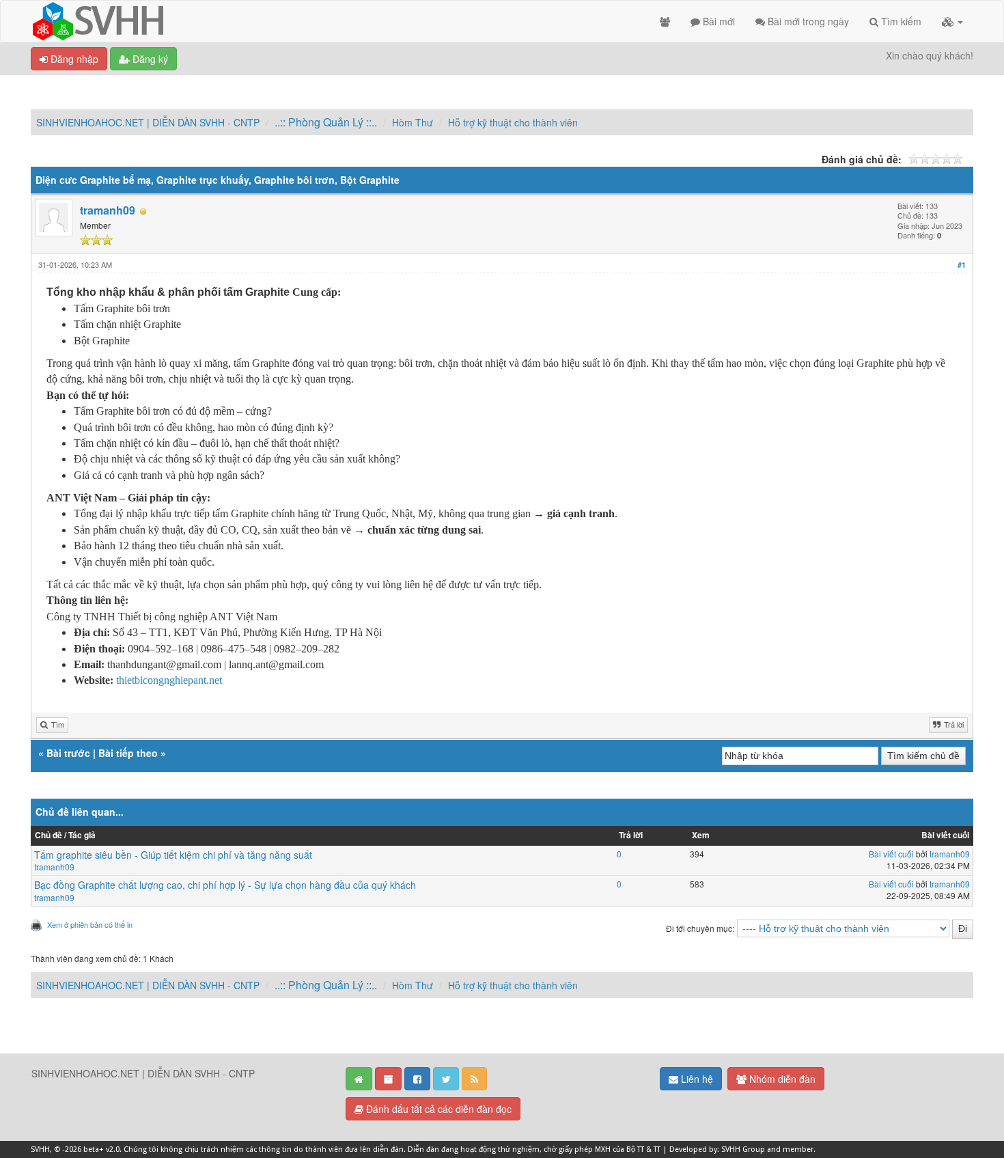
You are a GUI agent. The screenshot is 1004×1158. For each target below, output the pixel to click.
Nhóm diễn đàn (781, 1079)
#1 (962, 265)
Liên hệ (695, 1079)
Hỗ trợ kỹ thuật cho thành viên (513, 122)
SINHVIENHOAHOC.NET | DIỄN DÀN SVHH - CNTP (148, 122)
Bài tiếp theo (128, 753)
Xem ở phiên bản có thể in (90, 924)
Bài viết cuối (891, 853)
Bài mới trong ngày (807, 21)
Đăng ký (149, 59)
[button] (952, 21)
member (798, 1149)
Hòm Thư (412, 122)
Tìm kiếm (899, 21)
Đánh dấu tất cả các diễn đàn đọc (437, 1109)
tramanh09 (107, 210)
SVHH (40, 1149)
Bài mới (717, 21)
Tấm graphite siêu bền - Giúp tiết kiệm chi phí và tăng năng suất (173, 854)
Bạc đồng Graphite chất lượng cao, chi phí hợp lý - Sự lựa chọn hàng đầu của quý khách (225, 885)
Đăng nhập (73, 59)
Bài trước (68, 753)
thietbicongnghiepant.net (169, 680)
